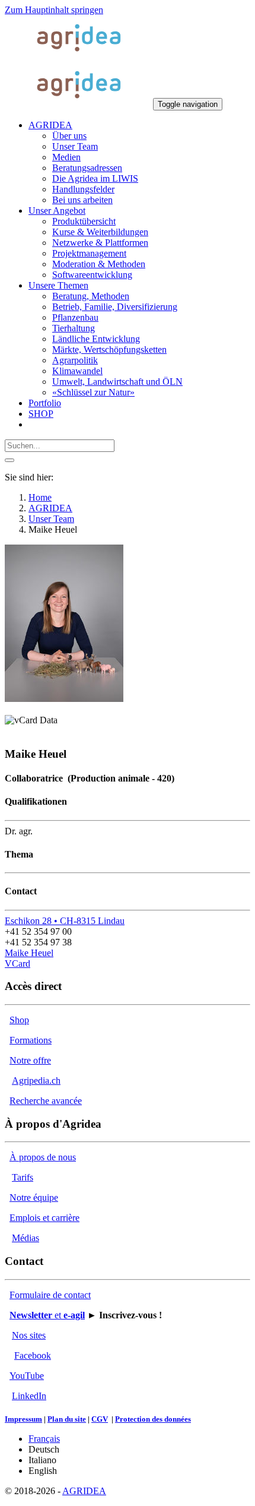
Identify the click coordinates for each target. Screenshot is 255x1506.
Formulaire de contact (50, 1295)
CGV (99, 1419)
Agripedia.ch (36, 1080)
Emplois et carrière (44, 1218)
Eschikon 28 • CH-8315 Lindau (65, 921)
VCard (17, 963)
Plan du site (66, 1419)
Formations (30, 1040)
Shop (19, 1020)
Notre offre (30, 1060)
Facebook (32, 1355)
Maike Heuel (29, 953)
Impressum (23, 1419)
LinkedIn (29, 1396)
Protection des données (153, 1419)
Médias (25, 1238)
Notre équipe (33, 1197)
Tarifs (22, 1177)
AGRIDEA (84, 1491)
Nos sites (29, 1335)
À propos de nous (42, 1157)
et (47, 1315)
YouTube (26, 1376)
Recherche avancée (45, 1101)
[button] (50, 125)
